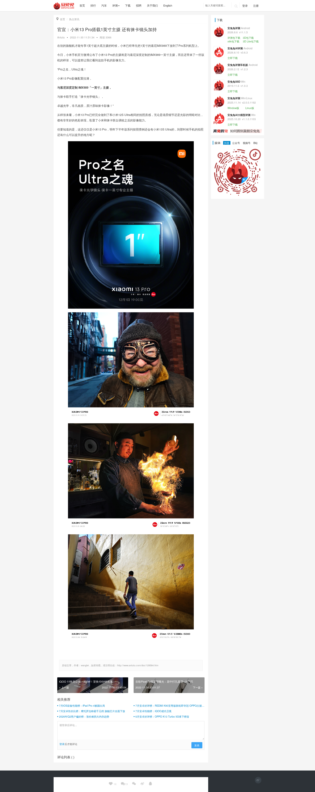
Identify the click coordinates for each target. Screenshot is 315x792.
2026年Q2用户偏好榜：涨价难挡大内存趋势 (84, 716)
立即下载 (233, 58)
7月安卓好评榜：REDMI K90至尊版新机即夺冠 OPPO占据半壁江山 (169, 705)
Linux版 (249, 108)
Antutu (61, 37)
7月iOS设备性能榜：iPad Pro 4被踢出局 (82, 705)
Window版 (233, 108)
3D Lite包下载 (251, 41)
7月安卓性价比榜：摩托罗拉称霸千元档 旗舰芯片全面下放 (92, 711)
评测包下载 (234, 37)
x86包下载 (233, 41)
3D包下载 (248, 37)
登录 (245, 5)
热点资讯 (74, 19)
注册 (256, 5)
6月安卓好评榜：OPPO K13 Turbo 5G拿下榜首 (162, 716)
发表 (196, 745)
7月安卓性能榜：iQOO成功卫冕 (153, 711)
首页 (60, 19)
